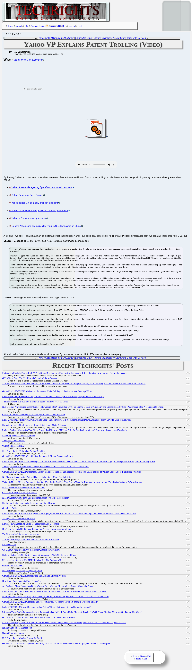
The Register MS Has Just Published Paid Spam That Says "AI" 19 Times (35, 401)
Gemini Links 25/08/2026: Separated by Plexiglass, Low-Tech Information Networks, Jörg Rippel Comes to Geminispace (56, 643)
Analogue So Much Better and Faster (18, 518)
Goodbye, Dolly (9, 508)
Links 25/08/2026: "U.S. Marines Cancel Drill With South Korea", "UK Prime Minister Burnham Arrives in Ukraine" (54, 591)
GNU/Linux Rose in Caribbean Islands (19, 492)
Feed (80, 26)
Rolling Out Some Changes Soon (17, 628)
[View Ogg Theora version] (96, 136)
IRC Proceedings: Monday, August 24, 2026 (22, 638)
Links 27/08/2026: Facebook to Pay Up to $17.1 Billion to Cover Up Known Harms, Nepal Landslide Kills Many (53, 396)
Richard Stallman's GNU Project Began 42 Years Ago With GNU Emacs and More (39, 555)
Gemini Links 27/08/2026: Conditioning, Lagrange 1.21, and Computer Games (37, 456)
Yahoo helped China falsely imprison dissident (35, 203)
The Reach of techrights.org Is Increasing (20, 534)
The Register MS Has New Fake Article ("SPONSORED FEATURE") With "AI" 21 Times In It (45, 466)
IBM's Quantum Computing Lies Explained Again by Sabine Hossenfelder (35, 498)
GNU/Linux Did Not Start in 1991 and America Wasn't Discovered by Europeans (38, 617)
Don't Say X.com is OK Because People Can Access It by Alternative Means (36, 529)
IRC (27, 26)
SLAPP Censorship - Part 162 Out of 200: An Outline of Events (30, 539)
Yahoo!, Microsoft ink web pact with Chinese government (40, 210)
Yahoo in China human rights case (29, 218)
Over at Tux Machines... (13, 446)
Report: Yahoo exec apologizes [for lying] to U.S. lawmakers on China (46, 226)
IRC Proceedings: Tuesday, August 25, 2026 (22, 570)
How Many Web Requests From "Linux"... (21, 581)
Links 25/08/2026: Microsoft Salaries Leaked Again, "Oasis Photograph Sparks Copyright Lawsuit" (46, 607)
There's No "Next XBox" (13, 440)
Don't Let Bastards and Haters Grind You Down (23, 487)
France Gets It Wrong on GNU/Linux (56, 38)
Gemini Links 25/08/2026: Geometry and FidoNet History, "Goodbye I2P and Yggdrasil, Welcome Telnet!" (50, 602)
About (19, 26)
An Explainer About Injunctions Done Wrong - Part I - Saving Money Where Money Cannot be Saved (47, 586)
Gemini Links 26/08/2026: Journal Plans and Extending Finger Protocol (34, 576)
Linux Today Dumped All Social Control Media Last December (30, 524)
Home (10, 26)
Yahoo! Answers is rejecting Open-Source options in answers (42, 187)
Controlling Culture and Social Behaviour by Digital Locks (28, 503)
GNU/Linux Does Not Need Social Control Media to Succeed (29, 378)
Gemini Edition (38, 26)
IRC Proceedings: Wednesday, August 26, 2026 (23, 451)
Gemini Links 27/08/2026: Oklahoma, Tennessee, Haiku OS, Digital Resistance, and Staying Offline (47, 391)
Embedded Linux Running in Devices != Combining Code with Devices (110, 38)
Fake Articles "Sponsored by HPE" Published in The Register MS (31, 560)
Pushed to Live (9, 544)
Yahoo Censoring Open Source (27, 195)
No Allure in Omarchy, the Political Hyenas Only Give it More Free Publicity (36, 477)
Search (72, 26)
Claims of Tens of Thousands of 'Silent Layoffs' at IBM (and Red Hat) (33, 414)
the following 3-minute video (28, 60)
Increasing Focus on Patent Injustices (18, 435)
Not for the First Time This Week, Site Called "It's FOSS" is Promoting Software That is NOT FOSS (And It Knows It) (55, 596)
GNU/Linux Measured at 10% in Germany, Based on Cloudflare (31, 550)
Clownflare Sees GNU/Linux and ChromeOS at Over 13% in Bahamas (34, 425)
